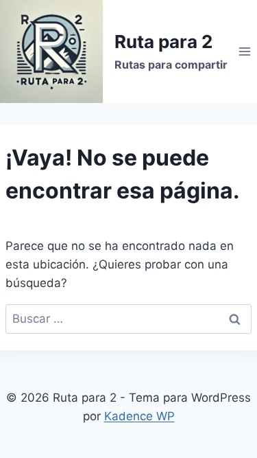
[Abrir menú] (244, 51)
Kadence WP (139, 416)
